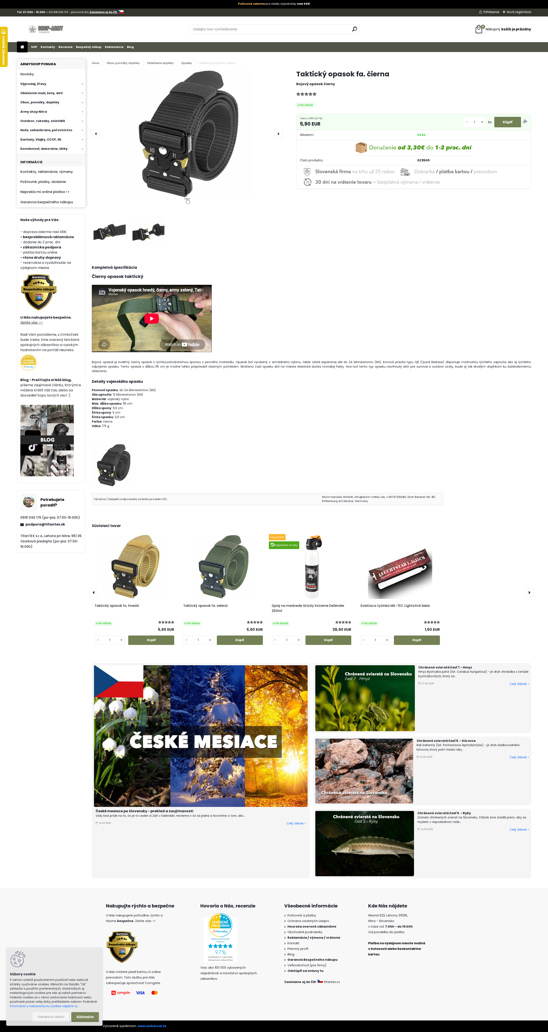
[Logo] (46, 29)
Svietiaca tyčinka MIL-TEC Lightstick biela (395, 605)
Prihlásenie (491, 12)
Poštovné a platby (301, 915)
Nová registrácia (519, 12)
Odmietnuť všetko (50, 1017)
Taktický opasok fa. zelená (205, 605)
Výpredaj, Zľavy (33, 84)
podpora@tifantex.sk (45, 524)
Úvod (95, 63)
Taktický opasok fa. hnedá (117, 605)
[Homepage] (22, 47)
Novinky (27, 74)
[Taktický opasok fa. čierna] (187, 134)
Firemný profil (297, 949)
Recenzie (65, 47)
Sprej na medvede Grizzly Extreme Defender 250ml (308, 608)
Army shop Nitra (33, 112)
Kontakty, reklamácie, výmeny (46, 171)
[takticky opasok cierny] (113, 446)
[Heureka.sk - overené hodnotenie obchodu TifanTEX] (28, 356)
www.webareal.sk (152, 1026)
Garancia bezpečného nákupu (46, 202)
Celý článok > (296, 823)
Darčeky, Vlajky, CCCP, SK (40, 139)
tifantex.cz (332, 982)
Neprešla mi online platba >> (45, 191)
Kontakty (48, 47)
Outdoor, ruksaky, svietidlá (42, 121)
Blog (130, 47)
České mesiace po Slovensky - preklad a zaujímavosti (144, 811)
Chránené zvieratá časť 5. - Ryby (444, 813)
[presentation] (96, 133)
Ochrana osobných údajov (308, 921)
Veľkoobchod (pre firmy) (306, 965)
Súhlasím (85, 1016)
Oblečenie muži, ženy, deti (41, 93)
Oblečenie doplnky (160, 63)
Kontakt (293, 943)
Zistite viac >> (31, 322)
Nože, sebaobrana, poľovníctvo (46, 130)
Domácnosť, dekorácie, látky (44, 149)
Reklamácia (114, 47)
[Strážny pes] (525, 122)
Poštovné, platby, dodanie (43, 181)
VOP (34, 47)
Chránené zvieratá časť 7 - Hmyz (445, 667)
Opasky (186, 63)
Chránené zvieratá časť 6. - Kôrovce (446, 741)
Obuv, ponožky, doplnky (39, 102)
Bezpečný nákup (88, 47)
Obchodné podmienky (304, 932)
